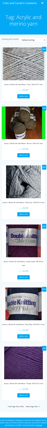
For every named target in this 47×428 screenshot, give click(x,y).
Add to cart (23, 96)
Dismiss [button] (39, 425)
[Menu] (42, 3)
